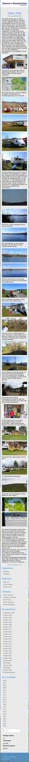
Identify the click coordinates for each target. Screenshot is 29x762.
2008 (4, 685)
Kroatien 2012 (7, 632)
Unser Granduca (8, 595)
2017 (4, 707)
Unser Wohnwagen (9, 604)
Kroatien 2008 (7, 622)
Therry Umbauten (8, 602)
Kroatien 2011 (7, 629)
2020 (4, 714)
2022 (4, 719)
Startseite (6, 571)
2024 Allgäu (6, 667)
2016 (4, 704)
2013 (4, 697)
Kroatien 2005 (7, 615)
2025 (4, 726)
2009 (4, 688)
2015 (4, 702)
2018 (4, 709)
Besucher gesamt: (9, 746)
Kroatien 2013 (7, 634)
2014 (4, 700)
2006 (4, 680)
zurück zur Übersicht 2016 (14, 565)
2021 (4, 716)
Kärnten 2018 (7, 648)
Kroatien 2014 (7, 636)
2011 (4, 692)
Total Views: (7, 741)
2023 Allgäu (6, 663)
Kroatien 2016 (7, 641)
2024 (4, 723)
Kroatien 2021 (7, 656)
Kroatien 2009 (7, 625)
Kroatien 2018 (7, 646)
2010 (4, 690)
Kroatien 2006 (7, 617)
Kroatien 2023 (7, 660)
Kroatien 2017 (7, 644)
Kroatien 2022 (7, 658)
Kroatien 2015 (7, 639)
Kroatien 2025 (7, 670)
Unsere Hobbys (8, 584)
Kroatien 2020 (7, 653)
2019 (4, 711)
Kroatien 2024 (7, 665)
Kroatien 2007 (7, 620)
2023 (4, 721)
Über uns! (6, 582)
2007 (4, 683)
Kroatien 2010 (7, 627)
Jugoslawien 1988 (8, 613)
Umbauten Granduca (9, 597)
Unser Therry (7, 600)
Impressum (6, 756)
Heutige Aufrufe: (8, 736)
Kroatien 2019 (7, 651)
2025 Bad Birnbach (9, 672)
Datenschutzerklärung (13, 756)
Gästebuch (6, 574)
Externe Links (7, 587)
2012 (4, 695)
